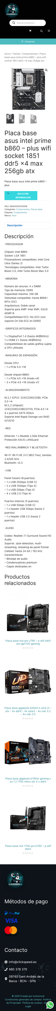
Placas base (36, 209)
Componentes (29, 53)
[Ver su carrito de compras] (30, 31)
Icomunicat (38, 996)
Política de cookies (32, 1002)
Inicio (7, 53)
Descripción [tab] (14, 225)
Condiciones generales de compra (23, 999)
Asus (14, 215)
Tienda (16, 53)
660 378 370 (18, 969)
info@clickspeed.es (22, 962)
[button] (46, 70)
